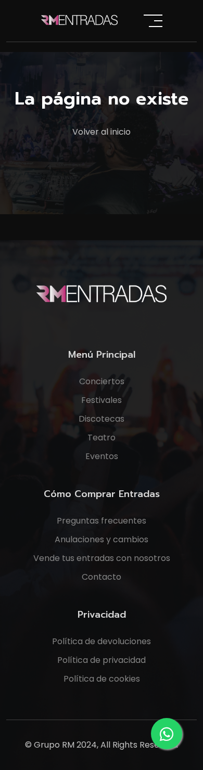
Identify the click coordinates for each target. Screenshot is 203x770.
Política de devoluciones (101, 641)
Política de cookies (102, 679)
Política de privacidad (101, 660)
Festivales (101, 400)
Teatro (101, 437)
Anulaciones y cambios (101, 539)
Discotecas (101, 419)
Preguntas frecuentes (101, 521)
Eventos (101, 456)
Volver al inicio (101, 132)
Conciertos (101, 381)
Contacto (101, 577)
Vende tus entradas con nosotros (101, 558)
